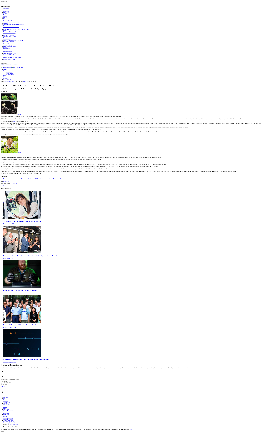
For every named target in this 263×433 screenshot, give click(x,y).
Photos (4, 70)
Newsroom (5, 69)
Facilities (5, 408)
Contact (5, 16)
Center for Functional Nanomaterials (11, 22)
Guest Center (6, 409)
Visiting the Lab (6, 402)
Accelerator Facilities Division (9, 36)
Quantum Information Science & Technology (13, 40)
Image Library (9, 72)
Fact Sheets (5, 76)
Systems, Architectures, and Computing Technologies (14, 56)
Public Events (6, 416)
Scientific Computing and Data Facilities (12, 57)
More (131, 429)
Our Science (6, 8)
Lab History (5, 78)
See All (2, 185)
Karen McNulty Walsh (9, 81)
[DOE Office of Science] (12, 67)
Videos (4, 75)
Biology (5, 30)
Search (4, 18)
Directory (5, 17)
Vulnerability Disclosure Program (10, 422)
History (5, 399)
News (4, 14)
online (14, 121)
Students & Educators (8, 420)
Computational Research (8, 54)
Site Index (5, 403)
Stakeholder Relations (8, 419)
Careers (5, 13)
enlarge (19, 114)
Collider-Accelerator (7, 45)
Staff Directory (6, 404)
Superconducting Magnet (8, 41)
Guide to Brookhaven (8, 410)
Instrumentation (6, 37)
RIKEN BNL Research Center (10, 48)
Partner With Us (6, 12)
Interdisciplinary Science (8, 25)
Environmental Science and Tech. (10, 31)
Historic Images (9, 73)
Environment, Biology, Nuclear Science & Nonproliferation (16, 29)
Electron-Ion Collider (7, 51)
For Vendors (6, 413)
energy (7, 181)
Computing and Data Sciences (9, 53)
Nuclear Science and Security (9, 33)
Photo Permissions (10, 74)
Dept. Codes (12, 59)
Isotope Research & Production (10, 46)
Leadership (5, 401)
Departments (6, 11)
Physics (5, 47)
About (4, 9)
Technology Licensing (8, 418)
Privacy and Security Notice (9, 421)
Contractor (15, 424)
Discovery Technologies (8, 35)
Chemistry (5, 23)
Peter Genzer (26, 81)
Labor (11, 424)
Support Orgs (6, 59)
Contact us (3, 386)
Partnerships (6, 412)
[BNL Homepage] (9, 64)
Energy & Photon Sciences (9, 20)
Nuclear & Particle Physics (9, 43)
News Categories (7, 79)
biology (4, 181)
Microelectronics (6, 39)
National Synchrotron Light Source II (11, 27)
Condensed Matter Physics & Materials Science (13, 24)
